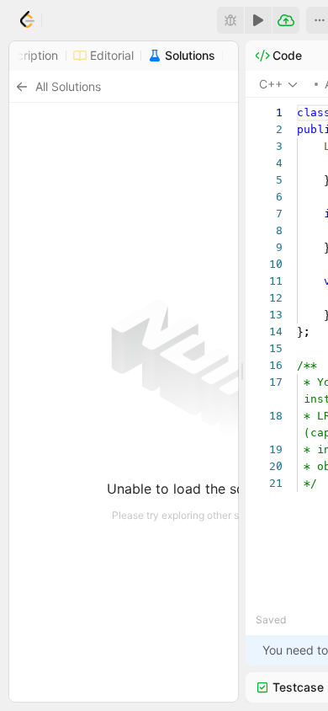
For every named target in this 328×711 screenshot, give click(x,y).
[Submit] (285, 20)
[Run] (258, 20)
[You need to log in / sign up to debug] (230, 20)
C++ (271, 84)
